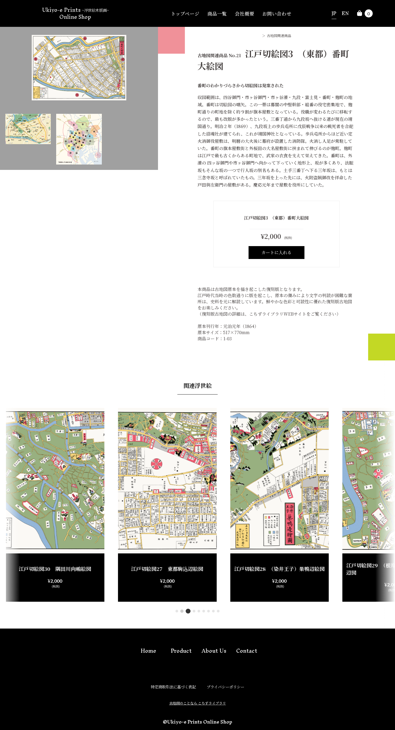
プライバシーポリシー (225, 686)
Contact (246, 651)
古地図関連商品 (279, 35)
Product (181, 651)
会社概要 (244, 13)
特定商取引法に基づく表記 (173, 686)
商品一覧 (217, 13)
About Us (214, 651)
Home (148, 651)
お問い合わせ (276, 13)
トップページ (185, 13)
